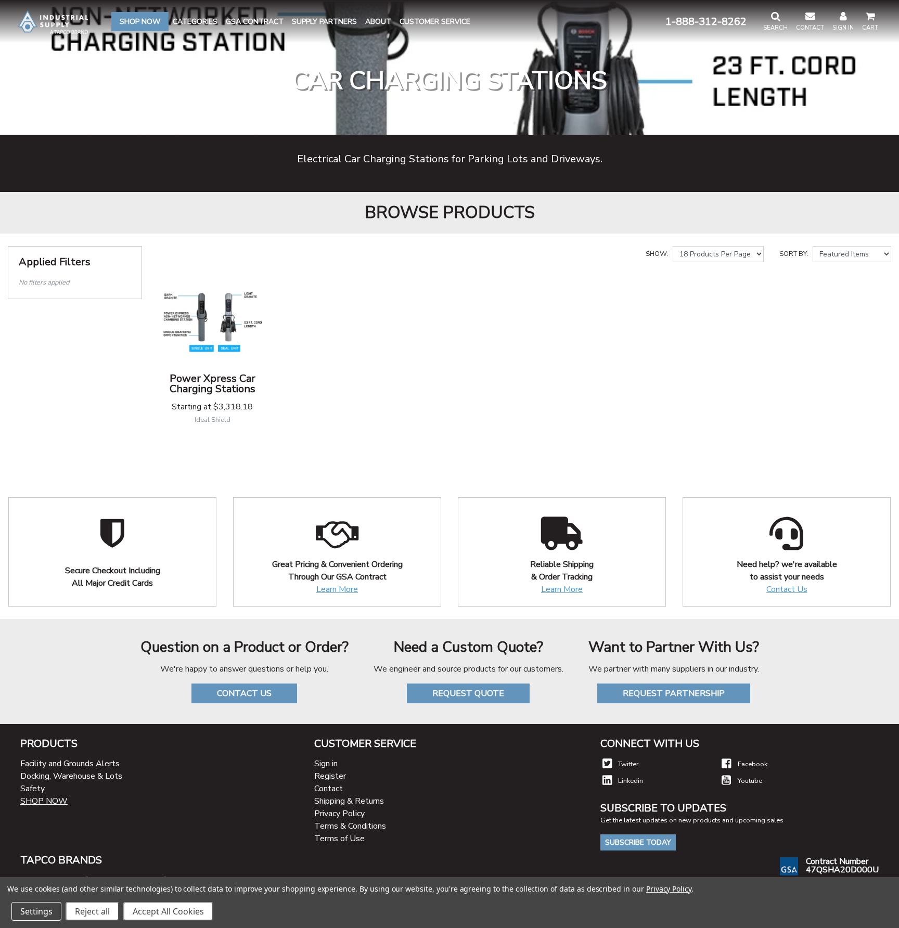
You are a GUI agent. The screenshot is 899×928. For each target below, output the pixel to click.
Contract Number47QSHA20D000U (842, 865)
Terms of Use (339, 838)
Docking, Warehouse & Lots (71, 776)
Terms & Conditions (350, 826)
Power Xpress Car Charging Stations (212, 383)
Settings (36, 911)
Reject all (92, 911)
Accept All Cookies (168, 911)
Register (330, 776)
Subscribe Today (638, 842)
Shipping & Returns (349, 801)
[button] (775, 22)
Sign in (326, 763)
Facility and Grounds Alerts (70, 763)
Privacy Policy (339, 813)
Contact (328, 788)
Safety (32, 788)
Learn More (337, 589)
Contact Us (786, 589)
